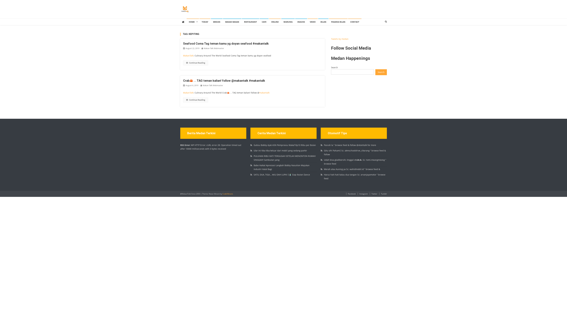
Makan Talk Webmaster (214, 48)
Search (334, 67)
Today (205, 22)
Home (192, 22)
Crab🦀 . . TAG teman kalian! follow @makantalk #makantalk (224, 80)
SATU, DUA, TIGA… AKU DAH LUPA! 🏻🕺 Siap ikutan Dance (282, 174)
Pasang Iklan (338, 22)
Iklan (323, 22)
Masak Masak (232, 22)
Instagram (363, 194)
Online (275, 22)
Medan (216, 22)
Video (313, 22)
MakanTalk (188, 55)
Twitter (374, 194)
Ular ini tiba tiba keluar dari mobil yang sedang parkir (280, 150)
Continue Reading (197, 62)
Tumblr (384, 194)
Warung (288, 22)
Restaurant (250, 22)
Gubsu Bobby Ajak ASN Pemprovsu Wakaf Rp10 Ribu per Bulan (285, 145)
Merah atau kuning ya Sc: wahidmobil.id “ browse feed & (352, 169)
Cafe (264, 22)
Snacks (301, 22)
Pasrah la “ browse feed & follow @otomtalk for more (350, 145)
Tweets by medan (339, 39)
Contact (354, 22)
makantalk (264, 92)
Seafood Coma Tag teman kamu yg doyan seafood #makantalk (226, 43)
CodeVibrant (228, 194)
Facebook (352, 194)
